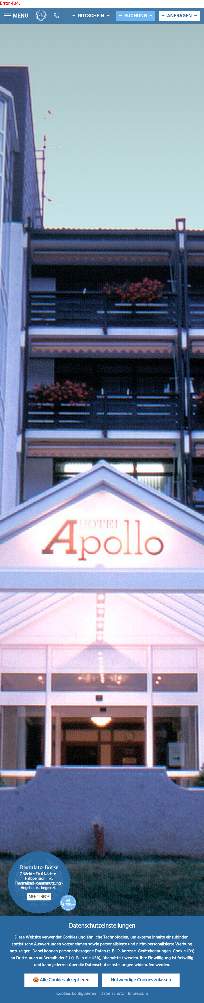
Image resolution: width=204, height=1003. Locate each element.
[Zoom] (102, 465)
